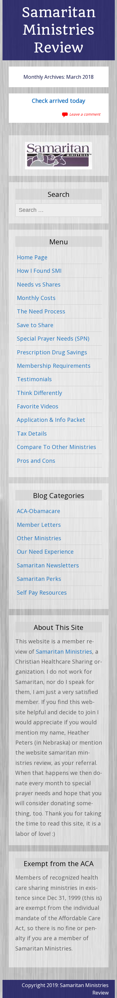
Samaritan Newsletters (48, 565)
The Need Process (41, 311)
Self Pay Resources (42, 592)
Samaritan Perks (39, 578)
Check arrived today (58, 100)
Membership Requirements (53, 365)
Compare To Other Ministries (56, 447)
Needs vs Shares (39, 284)
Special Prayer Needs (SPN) (53, 338)
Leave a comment (84, 114)
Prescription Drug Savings (52, 352)
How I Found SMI (39, 270)
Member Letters (39, 524)
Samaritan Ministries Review (59, 30)
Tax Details (32, 433)
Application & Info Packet (51, 419)
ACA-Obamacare (38, 511)
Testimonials (34, 379)
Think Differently (39, 393)
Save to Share (35, 325)
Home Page (32, 257)
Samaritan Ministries (64, 651)
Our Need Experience (45, 551)
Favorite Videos (37, 406)
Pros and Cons (36, 460)
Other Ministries (39, 538)
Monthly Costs (36, 298)
